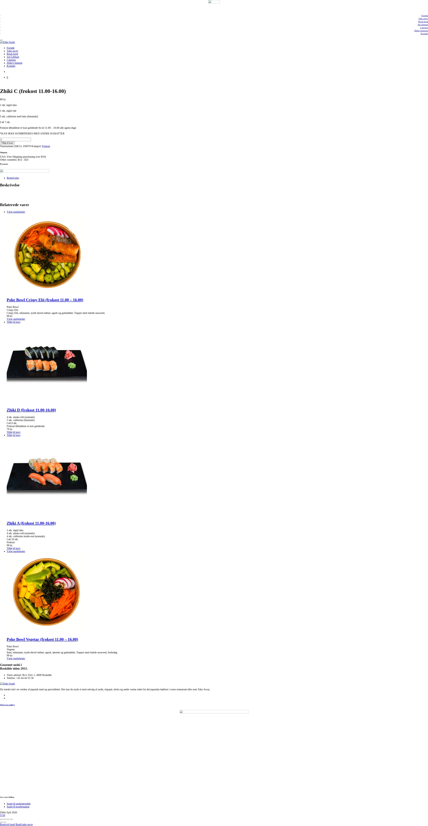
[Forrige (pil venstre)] (1, 822)
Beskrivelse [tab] (13, 177)
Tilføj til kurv (7, 143)
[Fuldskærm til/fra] (4, 819)
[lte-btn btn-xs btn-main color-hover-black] (14, 322)
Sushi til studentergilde (19, 803)
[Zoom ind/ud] (1, 819)
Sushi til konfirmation (18, 806)
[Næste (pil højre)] (4, 822)
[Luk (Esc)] (11, 819)
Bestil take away (24, 824)
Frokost (46, 146)
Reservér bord (7, 824)
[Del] (8, 819)
